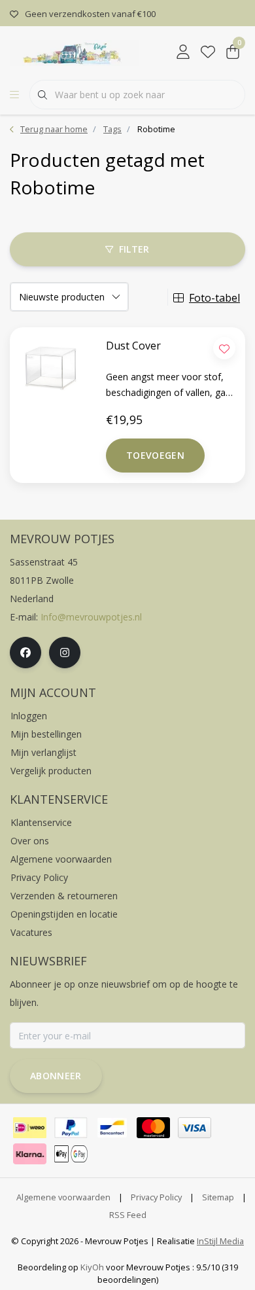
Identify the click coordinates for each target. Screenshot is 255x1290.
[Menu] (14, 95)
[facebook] (25, 652)
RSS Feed (127, 1215)
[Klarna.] (29, 1153)
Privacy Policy (156, 1197)
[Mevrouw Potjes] (74, 52)
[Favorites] (208, 52)
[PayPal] (71, 1127)
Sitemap (218, 1197)
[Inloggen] (183, 52)
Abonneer (56, 1075)
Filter (134, 249)
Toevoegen (155, 455)
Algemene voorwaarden (63, 1197)
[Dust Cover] (42, 365)
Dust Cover (133, 345)
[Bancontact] (112, 1127)
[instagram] (64, 652)
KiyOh (92, 1267)
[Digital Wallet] (71, 1153)
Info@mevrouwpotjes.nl (91, 617)
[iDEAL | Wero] (29, 1127)
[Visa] (194, 1127)
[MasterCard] (153, 1127)
